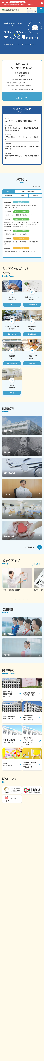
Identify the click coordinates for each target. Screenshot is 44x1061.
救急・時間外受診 (12, 363)
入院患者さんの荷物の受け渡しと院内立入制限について (19, 4)
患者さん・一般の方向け (17, 2)
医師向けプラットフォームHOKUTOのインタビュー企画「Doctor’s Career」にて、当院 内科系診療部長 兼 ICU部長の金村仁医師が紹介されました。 (21, 224)
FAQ (12, 305)
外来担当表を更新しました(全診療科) (16, 234)
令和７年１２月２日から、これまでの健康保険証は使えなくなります (21, 129)
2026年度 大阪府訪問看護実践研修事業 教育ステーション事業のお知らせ (21, 206)
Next (39, 564)
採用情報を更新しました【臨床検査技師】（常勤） (19, 251)
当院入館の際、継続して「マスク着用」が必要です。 (21, 156)
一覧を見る (20, 112)
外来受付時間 (32, 334)
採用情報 (21, 238)
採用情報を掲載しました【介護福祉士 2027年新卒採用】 (21, 243)
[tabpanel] (17, 580)
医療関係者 (21, 202)
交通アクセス (12, 334)
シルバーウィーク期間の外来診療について (20, 121)
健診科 (12, 393)
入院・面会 (32, 363)
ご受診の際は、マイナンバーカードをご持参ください (21, 138)
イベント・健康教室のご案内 (11, 590)
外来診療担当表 (32, 305)
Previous (34, 564)
